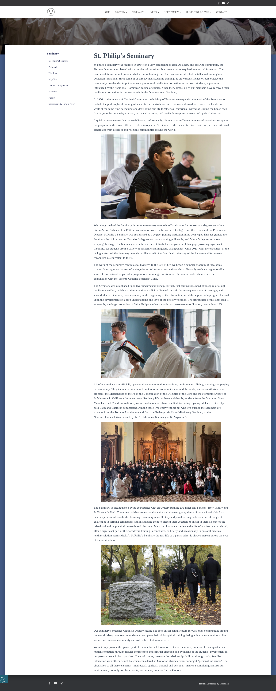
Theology (53, 73)
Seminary (138, 12)
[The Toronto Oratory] (51, 12)
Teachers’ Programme (58, 85)
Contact (221, 12)
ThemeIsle (224, 684)
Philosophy (54, 67)
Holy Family (171, 12)
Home (107, 12)
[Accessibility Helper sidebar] (4, 679)
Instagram (228, 3)
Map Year (53, 79)
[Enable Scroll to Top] (270, 685)
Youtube (223, 3)
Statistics (53, 91)
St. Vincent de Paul (198, 12)
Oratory (120, 12)
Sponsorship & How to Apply (62, 104)
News (153, 12)
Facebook (219, 3)
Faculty (52, 98)
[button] (126, 12)
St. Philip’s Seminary (58, 61)
